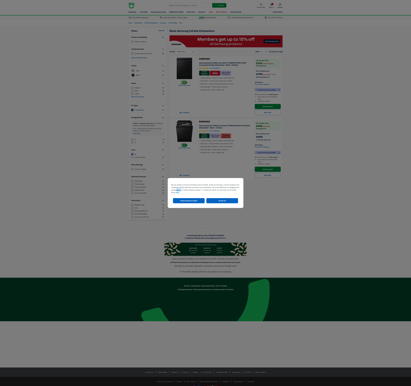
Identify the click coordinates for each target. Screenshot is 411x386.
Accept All (222, 201)
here (178, 190)
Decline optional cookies (188, 201)
